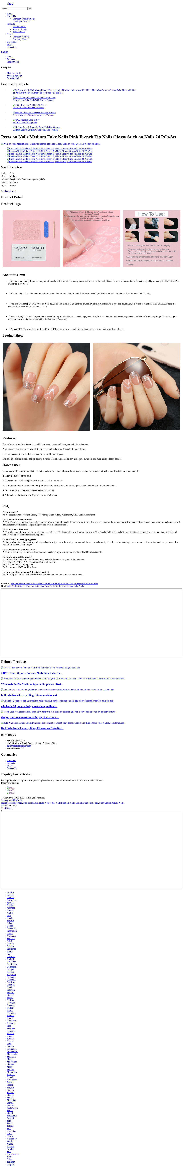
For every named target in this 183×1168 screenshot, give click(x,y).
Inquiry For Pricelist (10, 783)
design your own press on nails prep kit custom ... (30, 717)
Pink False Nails (30, 803)
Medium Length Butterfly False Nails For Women (35, 130)
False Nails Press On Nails (63, 803)
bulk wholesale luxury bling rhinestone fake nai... (30, 695)
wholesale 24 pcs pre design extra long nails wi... (29, 706)
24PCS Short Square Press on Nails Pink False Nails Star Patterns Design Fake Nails (45, 586)
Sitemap (4, 800)
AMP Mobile (16, 800)
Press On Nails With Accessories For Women (33, 115)
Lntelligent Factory (21, 21)
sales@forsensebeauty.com (19, 746)
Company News (20, 39)
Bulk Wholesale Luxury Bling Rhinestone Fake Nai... (32, 728)
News (9, 34)
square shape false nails (11, 803)
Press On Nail (19, 31)
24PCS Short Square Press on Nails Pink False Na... (31, 673)
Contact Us (12, 47)
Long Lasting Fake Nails (87, 803)
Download (11, 42)
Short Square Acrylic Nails (111, 803)
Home (9, 13)
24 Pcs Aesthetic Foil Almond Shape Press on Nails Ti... (38, 93)
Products (11, 24)
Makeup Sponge (20, 29)
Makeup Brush (19, 26)
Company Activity (21, 36)
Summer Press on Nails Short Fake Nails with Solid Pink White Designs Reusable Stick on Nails (54, 583)
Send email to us (8, 191)
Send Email (6, 808)
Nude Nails (44, 803)
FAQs (9, 44)
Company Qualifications (24, 19)
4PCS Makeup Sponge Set (25, 122)
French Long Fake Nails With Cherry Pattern (33, 100)
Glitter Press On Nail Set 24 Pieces (28, 107)
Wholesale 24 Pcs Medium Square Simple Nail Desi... (32, 684)
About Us (11, 16)
